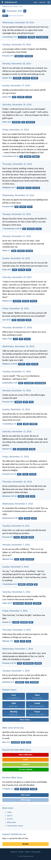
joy (24, 229)
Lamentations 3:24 (9, 383)
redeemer (37, 603)
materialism (29, 383)
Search (9, 816)
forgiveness (19, 56)
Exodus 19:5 (7, 78)
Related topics (9, 690)
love (19, 474)
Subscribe (42, 2)
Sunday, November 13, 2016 (16, 409)
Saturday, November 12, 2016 (16, 431)
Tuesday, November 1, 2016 (16, 671)
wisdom (22, 207)
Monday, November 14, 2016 (16, 391)
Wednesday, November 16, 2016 (18, 346)
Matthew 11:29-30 (9, 364)
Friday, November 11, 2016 (15, 457)
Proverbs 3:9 (7, 537)
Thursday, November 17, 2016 (17, 327)
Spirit (25, 402)
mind (32, 496)
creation (16, 622)
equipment (19, 682)
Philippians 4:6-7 (9, 188)
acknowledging (40, 383)
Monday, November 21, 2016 (16, 236)
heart (30, 207)
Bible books (11, 822)
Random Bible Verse (12, 778)
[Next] (24, 11)
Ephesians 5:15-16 (9, 496)
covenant (26, 78)
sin (23, 122)
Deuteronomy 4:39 (9, 518)
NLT (4, 16)
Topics (35, 2)
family (28, 320)
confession (16, 122)
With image (25, 800)
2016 (20, 6)
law (16, 207)
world (34, 518)
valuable (34, 78)
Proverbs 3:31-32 (9, 663)
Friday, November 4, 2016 (15, 611)
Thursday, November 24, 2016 (17, 164)
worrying (36, 188)
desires (29, 584)
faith (14, 320)
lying (31, 402)
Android (25, 765)
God (14, 97)
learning (21, 270)
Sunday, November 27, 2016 (16, 86)
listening (29, 251)
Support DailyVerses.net (14, 834)
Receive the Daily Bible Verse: (16, 750)
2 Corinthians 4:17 (9, 37)
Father (25, 474)
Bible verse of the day (13, 728)
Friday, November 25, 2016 (15, 130)
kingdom (36, 156)
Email (25, 760)
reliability (33, 424)
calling (26, 424)
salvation (27, 156)
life (27, 496)
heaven (27, 339)
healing (32, 449)
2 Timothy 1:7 (7, 789)
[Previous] (3, 11)
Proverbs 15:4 (7, 402)
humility (20, 97)
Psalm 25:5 (6, 270)
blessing (25, 301)
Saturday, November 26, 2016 (16, 105)
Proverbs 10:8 (7, 207)
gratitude (21, 188)
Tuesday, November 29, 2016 (16, 45)
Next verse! (25, 795)
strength (33, 789)
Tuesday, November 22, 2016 (16, 214)
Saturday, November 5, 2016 (16, 592)
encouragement (42, 37)
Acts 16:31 (6, 320)
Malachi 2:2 (7, 301)
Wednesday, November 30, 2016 (18, 22)
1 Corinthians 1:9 (9, 424)
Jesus (19, 424)
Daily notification (25, 755)
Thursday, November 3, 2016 (16, 630)
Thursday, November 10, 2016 (17, 482)
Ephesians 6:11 (8, 682)
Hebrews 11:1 (7, 641)
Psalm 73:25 (7, 339)
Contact (27, 852)
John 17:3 (6, 742)
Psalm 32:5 (6, 122)
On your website (25, 770)
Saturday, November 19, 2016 (16, 277)
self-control (24, 789)
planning (38, 663)
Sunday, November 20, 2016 (16, 258)
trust (15, 339)
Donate (25, 844)
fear (22, 559)
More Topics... (25, 720)
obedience (17, 78)
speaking (18, 402)
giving (31, 537)
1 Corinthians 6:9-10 (10, 156)
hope (14, 251)
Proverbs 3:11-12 (9, 474)
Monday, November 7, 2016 (16, 545)
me (7, 838)
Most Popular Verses (15, 826)
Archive (15, 6)
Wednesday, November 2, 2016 (17, 649)
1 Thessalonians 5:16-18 (11, 229)
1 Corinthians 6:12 (9, 584)
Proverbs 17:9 (7, 56)
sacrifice (24, 537)
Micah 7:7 (6, 251)
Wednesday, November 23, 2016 (18, 195)
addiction (22, 584)
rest (28, 364)
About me (14, 852)
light (30, 622)
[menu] (48, 3)
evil (27, 682)
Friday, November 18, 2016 (15, 308)
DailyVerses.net (7, 6)
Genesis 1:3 (6, 622)
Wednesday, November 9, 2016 (17, 504)
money (16, 537)
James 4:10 (6, 97)
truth (14, 270)
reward (28, 97)
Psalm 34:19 (7, 603)
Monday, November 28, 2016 (16, 64)
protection (29, 559)
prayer (28, 188)
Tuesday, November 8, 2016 (16, 526)
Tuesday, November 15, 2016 (16, 372)
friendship (28, 56)
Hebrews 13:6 (7, 559)
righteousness (22, 449)
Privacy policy (35, 852)
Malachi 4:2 (7, 449)
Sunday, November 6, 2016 (15, 567)
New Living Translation (16, 16)
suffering (31, 37)
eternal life (22, 37)
